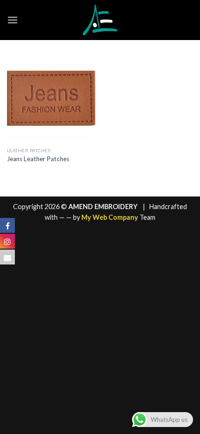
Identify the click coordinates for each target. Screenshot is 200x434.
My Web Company (109, 217)
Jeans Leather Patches (38, 159)
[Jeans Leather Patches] (51, 98)
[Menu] (12, 19)
